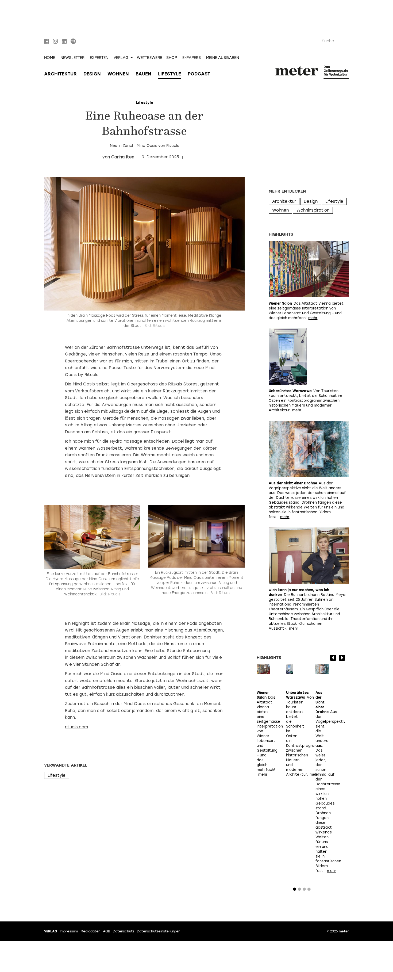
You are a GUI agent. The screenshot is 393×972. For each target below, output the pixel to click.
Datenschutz (123, 931)
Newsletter (72, 58)
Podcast (199, 73)
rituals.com (76, 727)
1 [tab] (294, 890)
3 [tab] (304, 890)
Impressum (69, 931)
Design (92, 73)
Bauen (143, 73)
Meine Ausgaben (222, 58)
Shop (171, 58)
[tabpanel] (263, 731)
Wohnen (118, 73)
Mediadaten (90, 931)
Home (49, 58)
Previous (333, 658)
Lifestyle (169, 73)
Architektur (60, 73)
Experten (99, 58)
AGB (106, 931)
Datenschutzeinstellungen (158, 931)
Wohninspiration (312, 210)
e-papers (191, 58)
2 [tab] (299, 890)
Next (342, 658)
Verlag (50, 931)
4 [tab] (309, 890)
